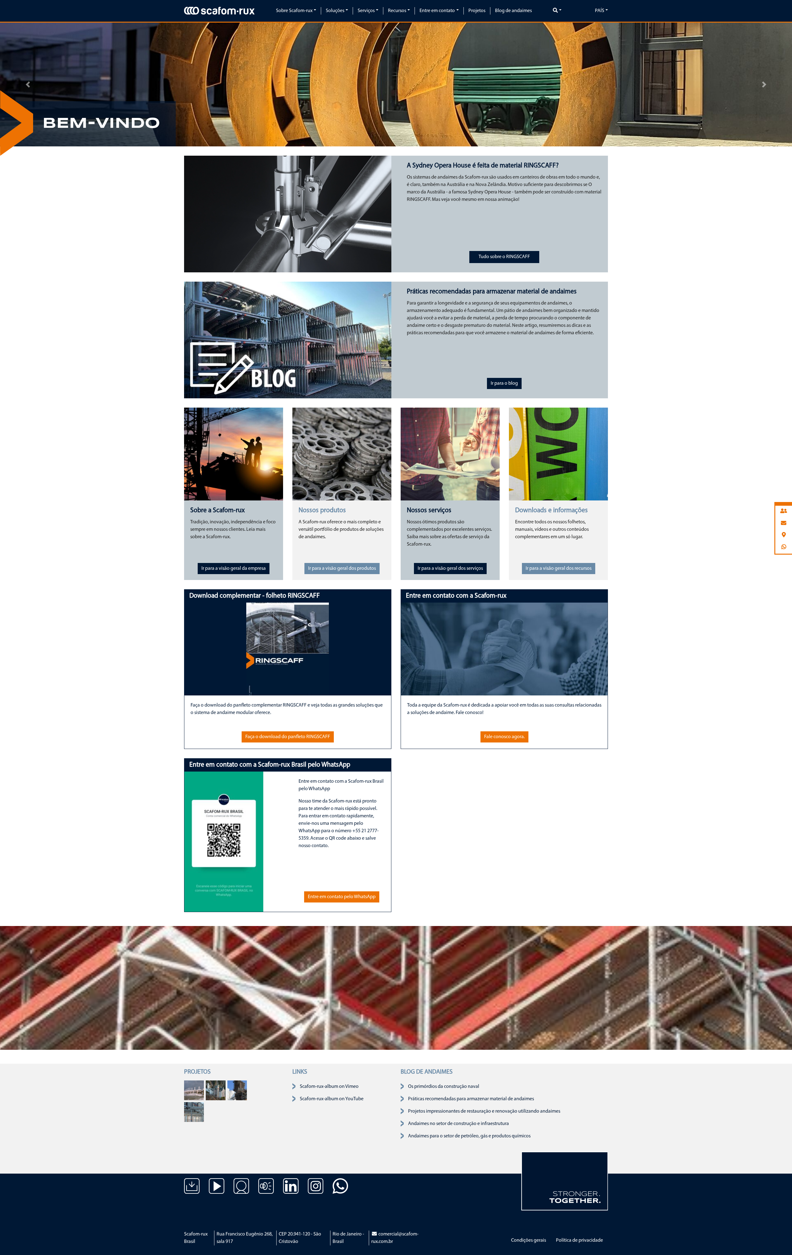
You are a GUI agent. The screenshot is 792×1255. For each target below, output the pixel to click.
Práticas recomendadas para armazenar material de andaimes (471, 1099)
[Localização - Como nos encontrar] (241, 1190)
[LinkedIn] (291, 1190)
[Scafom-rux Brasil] (219, 10)
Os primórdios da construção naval (443, 1086)
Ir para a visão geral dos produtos (342, 568)
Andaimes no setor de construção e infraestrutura (458, 1123)
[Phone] (783, 511)
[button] (27, 84)
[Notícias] (266, 1190)
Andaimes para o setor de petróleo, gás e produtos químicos (469, 1136)
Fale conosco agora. (504, 736)
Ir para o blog (504, 383)
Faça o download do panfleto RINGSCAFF (287, 736)
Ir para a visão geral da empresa (233, 568)
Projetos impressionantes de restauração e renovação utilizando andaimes (484, 1111)
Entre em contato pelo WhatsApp (342, 896)
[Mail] (783, 523)
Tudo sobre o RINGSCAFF (504, 256)
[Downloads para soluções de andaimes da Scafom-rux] (192, 1190)
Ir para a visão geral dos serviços (450, 568)
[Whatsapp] (783, 547)
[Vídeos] (216, 1190)
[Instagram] (315, 1190)
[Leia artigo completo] (194, 1090)
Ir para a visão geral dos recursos (559, 568)
